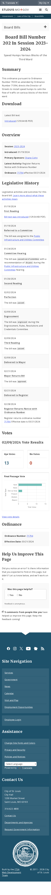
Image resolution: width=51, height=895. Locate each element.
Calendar (9, 693)
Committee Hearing (15, 253)
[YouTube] (28, 648)
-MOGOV (15, 9)
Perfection (10, 297)
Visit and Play (11, 700)
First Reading (11, 211)
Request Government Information (22, 829)
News (7, 686)
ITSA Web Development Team (11, 872)
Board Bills (39, 16)
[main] (25, 323)
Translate (27, 767)
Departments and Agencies (19, 822)
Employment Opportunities (19, 707)
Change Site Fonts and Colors (20, 743)
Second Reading (13, 283)
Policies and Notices (15, 756)
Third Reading (12, 342)
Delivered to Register (16, 395)
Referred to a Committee (18, 230)
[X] (21, 648)
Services (9, 672)
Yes (11, 595)
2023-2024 (19, 146)
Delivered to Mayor (15, 362)
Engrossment (11, 316)
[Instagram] (14, 648)
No (20, 595)
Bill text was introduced (16, 216)
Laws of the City (23, 16)
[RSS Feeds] (42, 648)
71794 (20, 172)
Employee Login (13, 719)
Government (7, 16)
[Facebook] (8, 648)
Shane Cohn (31, 157)
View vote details (10, 516)
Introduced (10, 121)
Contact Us (10, 815)
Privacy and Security (15, 749)
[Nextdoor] (36, 648)
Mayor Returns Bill (14, 375)
